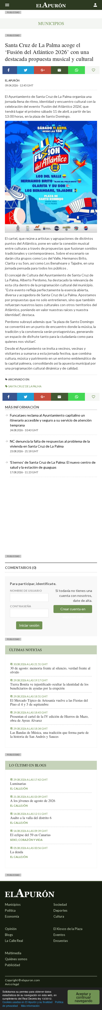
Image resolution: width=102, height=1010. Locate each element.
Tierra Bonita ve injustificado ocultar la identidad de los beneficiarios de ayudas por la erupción (49, 686)
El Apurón (12, 80)
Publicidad (12, 965)
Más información (30, 1006)
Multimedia (13, 953)
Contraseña (20, 606)
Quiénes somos (16, 959)
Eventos (59, 935)
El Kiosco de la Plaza (67, 929)
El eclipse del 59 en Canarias (30, 835)
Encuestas (60, 941)
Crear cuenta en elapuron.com (72, 610)
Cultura (58, 916)
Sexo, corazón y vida (26, 839)
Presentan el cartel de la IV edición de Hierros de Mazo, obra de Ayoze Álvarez (49, 718)
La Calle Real (14, 941)
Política (10, 910)
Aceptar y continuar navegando (83, 997)
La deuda (16, 852)
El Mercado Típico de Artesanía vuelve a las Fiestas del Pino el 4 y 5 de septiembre (49, 702)
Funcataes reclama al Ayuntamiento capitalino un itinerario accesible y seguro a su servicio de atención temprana (51, 420)
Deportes (60, 910)
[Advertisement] (51, 515)
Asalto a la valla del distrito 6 (30, 818)
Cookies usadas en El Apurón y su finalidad (27, 1002)
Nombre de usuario (26, 590)
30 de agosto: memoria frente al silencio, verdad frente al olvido (50, 670)
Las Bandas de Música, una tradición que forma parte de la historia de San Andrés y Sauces (49, 735)
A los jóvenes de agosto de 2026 (32, 801)
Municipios (51, 23)
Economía (12, 916)
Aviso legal (12, 984)
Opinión (11, 929)
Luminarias (18, 784)
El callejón (19, 788)
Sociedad (60, 904)
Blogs (9, 935)
